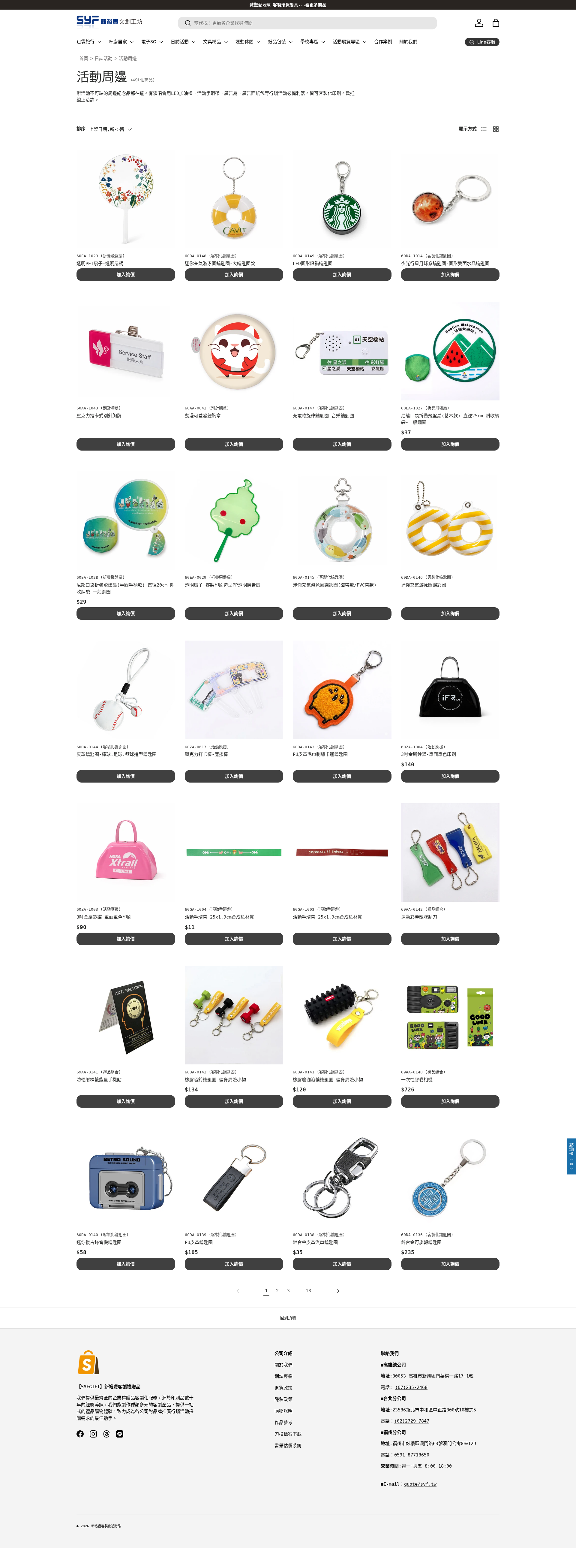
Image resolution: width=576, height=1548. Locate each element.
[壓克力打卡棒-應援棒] (234, 690)
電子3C (148, 42)
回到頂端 (288, 1318)
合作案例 (383, 42)
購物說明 (283, 1411)
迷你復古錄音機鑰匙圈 (99, 1242)
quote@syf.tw (420, 1484)
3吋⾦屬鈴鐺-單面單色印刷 (428, 754)
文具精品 (212, 42)
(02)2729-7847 (411, 1421)
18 (308, 1290)
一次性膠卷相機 (417, 1079)
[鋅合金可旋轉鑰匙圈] (450, 1177)
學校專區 (309, 42)
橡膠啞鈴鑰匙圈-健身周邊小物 (215, 1079)
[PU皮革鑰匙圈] (234, 1177)
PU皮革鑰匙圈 (199, 1242)
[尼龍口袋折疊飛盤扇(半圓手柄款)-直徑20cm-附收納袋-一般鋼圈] (125, 520)
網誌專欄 (283, 1376)
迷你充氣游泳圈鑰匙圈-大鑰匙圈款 (220, 263)
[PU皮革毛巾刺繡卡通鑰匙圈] (342, 690)
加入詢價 (126, 274)
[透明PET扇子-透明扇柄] (125, 199)
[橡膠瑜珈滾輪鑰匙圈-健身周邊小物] (342, 1015)
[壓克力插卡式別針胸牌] (125, 351)
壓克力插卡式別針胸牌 (99, 415)
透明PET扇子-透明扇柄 (99, 263)
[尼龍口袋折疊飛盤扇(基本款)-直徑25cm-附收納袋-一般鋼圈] (450, 351)
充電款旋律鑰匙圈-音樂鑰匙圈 (323, 415)
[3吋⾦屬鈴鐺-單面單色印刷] (450, 690)
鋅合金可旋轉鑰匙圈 (421, 1242)
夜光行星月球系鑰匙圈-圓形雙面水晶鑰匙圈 (445, 263)
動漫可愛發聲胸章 (203, 415)
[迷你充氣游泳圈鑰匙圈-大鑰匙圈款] (234, 199)
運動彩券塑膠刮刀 (419, 917)
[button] (495, 22)
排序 (81, 128)
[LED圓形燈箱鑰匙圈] (342, 199)
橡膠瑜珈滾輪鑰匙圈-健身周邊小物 (328, 1079)
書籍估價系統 (288, 1445)
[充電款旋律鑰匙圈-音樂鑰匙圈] (342, 351)
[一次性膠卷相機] (450, 1015)
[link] (239, 1291)
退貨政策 (283, 1388)
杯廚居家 (118, 42)
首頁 (83, 58)
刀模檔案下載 (288, 1434)
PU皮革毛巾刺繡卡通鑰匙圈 (320, 754)
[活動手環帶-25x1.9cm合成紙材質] (234, 852)
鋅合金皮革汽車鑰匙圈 (315, 1242)
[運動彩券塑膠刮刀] (450, 852)
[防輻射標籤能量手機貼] (125, 1015)
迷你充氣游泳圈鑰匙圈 (423, 585)
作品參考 (283, 1422)
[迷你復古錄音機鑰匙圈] (125, 1177)
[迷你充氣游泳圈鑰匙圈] (450, 520)
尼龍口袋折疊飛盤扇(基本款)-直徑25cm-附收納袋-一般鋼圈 (450, 419)
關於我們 (408, 42)
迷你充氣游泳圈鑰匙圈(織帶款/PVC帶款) (334, 585)
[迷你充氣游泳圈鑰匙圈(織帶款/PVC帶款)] (342, 520)
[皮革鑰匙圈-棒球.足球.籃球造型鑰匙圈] (125, 690)
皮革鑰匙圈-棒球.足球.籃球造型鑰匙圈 (116, 754)
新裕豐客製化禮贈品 (106, 1526)
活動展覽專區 (346, 42)
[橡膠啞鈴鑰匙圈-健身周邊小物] (234, 1015)
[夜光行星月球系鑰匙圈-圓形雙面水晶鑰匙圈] (450, 199)
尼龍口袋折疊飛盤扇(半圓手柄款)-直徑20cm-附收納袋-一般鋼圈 (125, 588)
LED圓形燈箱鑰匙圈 (312, 263)
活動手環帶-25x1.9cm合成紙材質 (219, 917)
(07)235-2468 (411, 1387)
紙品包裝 (277, 42)
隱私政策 (283, 1399)
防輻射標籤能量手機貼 (99, 1079)
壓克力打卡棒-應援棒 (206, 754)
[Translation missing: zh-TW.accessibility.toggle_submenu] (99, 41)
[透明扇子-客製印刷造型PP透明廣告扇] (234, 520)
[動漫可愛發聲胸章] (234, 351)
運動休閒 (245, 42)
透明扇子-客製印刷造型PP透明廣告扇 (222, 585)
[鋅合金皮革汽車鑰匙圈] (342, 1177)
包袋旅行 (85, 42)
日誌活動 (180, 42)
